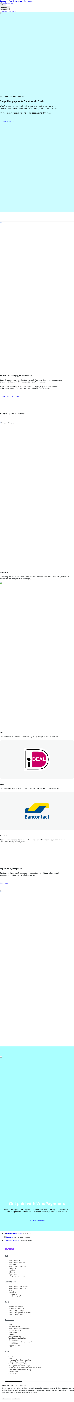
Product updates (14, 1330)
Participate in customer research (20, 1342)
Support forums (14, 1346)
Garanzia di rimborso (14, 1234)
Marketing (12, 1268)
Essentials (12, 1292)
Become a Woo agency (16, 1310)
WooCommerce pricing (16, 1262)
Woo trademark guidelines (18, 1364)
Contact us (12, 1373)
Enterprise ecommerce (16, 1276)
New (10, 1290)
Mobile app (12, 1274)
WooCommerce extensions (18, 1286)
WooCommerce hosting (17, 1338)
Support (11, 1334)
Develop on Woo (6, 1)
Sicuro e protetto (12, 1240)
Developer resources (16, 1308)
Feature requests (14, 1336)
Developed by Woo (15, 1296)
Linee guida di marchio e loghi (19, 1366)
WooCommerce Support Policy (19, 1370)
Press (10, 1358)
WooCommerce (14, 1260)
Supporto (9, 1237)
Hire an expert (18, 1)
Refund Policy (13, 1372)
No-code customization (17, 1266)
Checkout (12, 1270)
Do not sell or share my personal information (24, 1368)
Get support (28, 1)
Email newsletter (14, 1332)
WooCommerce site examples (19, 1328)
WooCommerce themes (17, 1288)
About (10, 1356)
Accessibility (13, 1344)
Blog (10, 1324)
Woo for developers (15, 1306)
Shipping (11, 1272)
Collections (12, 1294)
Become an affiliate (15, 1314)
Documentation (14, 1326)
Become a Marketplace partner (19, 1312)
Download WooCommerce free (19, 1360)
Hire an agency (13, 1340)
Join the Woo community (17, 1362)
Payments (12, 1264)
